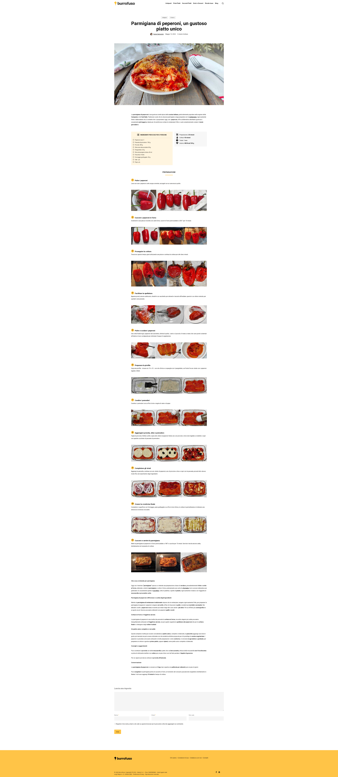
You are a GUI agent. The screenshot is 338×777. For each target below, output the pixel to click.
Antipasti (164, 17)
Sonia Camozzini (158, 34)
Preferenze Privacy (138, 774)
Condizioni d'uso (183, 758)
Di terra (172, 17)
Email (153, 715)
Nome (116, 715)
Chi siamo (173, 758)
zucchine (156, 591)
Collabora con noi (196, 758)
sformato (185, 588)
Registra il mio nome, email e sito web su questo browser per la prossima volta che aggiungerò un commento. (149, 724)
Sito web (191, 715)
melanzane (193, 117)
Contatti (205, 758)
